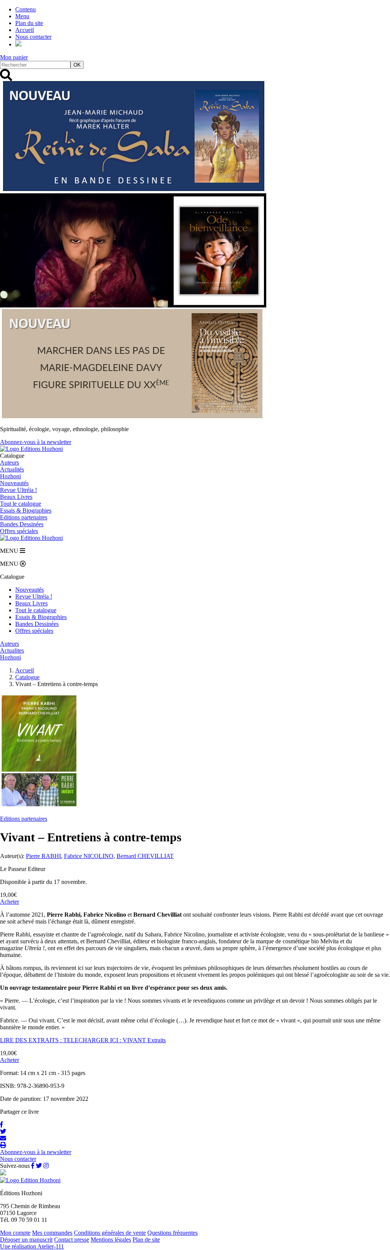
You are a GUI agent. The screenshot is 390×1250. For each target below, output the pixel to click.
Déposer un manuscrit (26, 1239)
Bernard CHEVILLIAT (145, 856)
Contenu (25, 9)
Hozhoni (10, 476)
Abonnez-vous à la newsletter (35, 442)
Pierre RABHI (43, 856)
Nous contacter (33, 36)
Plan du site (29, 23)
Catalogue (27, 677)
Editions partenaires (23, 818)
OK (77, 65)
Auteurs (9, 462)
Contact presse (71, 1239)
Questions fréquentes (172, 1232)
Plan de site (146, 1239)
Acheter (9, 901)
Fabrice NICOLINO (88, 856)
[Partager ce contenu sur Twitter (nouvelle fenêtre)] (3, 1131)
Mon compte (15, 1232)
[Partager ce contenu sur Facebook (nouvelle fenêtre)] (1, 1124)
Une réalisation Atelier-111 (32, 1246)
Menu (22, 16)
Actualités (12, 469)
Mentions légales (111, 1239)
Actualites (12, 650)
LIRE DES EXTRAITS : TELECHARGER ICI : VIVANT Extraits (83, 1040)
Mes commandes (52, 1232)
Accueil (24, 30)
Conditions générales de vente (110, 1232)
